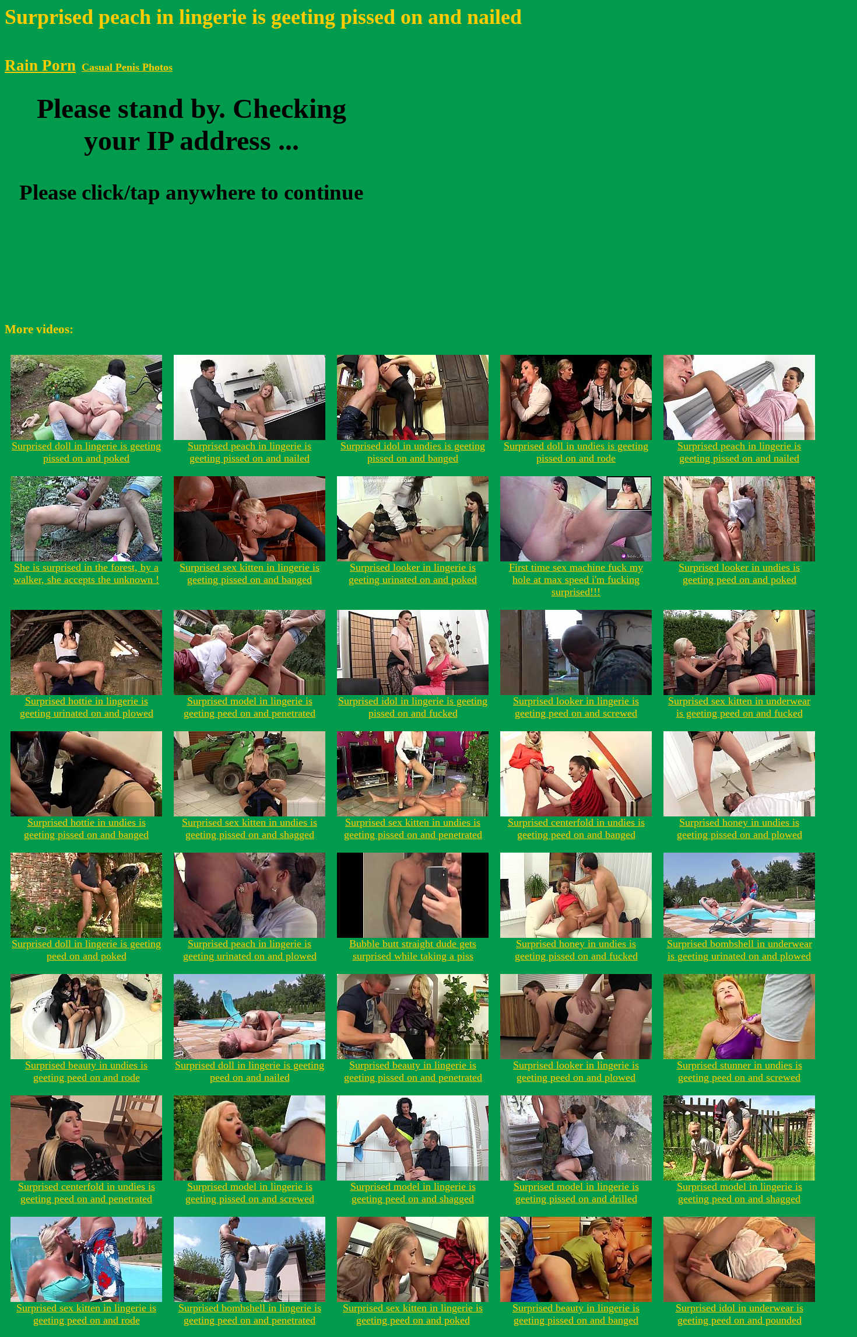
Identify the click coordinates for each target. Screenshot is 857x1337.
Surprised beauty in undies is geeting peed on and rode (86, 1071)
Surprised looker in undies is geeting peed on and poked (739, 573)
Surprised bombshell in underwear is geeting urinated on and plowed (739, 950)
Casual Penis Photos (127, 67)
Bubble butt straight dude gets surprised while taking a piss (412, 950)
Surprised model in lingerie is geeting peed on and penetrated (249, 707)
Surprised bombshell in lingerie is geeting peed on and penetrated (249, 1314)
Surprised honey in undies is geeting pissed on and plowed (739, 828)
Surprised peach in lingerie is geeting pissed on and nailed (249, 452)
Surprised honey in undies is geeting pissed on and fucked (576, 950)
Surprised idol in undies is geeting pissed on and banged (412, 452)
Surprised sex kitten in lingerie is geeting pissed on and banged (249, 573)
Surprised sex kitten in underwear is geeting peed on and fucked (739, 707)
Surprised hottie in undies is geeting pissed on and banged (86, 828)
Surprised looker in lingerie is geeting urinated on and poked (413, 573)
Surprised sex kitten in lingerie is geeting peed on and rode (86, 1314)
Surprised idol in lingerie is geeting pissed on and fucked (412, 707)
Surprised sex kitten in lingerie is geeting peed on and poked (413, 1314)
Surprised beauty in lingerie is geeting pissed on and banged (576, 1314)
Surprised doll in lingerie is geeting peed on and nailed (249, 1071)
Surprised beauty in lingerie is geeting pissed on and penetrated (413, 1071)
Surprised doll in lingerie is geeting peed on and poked (86, 950)
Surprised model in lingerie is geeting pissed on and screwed (249, 1193)
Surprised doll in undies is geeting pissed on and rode (576, 452)
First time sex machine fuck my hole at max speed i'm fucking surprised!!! (576, 579)
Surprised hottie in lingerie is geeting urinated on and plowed (86, 707)
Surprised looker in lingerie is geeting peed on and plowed (576, 1071)
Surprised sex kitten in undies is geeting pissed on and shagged (249, 828)
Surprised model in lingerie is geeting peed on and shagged (413, 1193)
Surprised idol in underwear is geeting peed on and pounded (739, 1314)
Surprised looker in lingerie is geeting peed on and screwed (576, 707)
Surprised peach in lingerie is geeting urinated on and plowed (250, 950)
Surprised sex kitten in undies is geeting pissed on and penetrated (413, 828)
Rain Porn (40, 65)
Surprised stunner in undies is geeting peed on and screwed (739, 1071)
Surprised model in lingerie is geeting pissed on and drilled (576, 1193)
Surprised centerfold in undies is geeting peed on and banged (576, 828)
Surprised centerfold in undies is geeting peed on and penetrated (86, 1193)
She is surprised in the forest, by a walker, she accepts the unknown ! (86, 573)
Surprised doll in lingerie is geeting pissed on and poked (86, 452)
